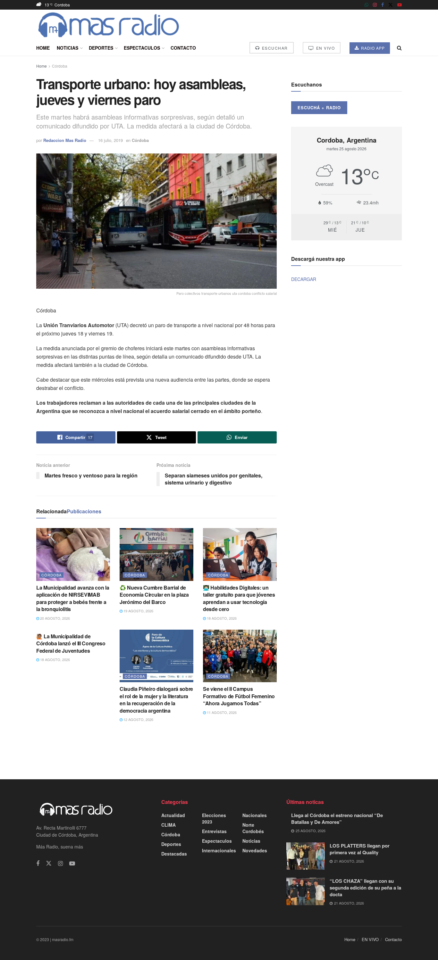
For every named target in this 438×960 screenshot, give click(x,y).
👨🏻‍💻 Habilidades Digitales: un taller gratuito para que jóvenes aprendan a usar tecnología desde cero (239, 598)
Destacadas (174, 853)
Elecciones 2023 (214, 818)
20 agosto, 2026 (54, 618)
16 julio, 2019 (110, 140)
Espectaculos (142, 48)
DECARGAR (303, 279)
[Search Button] (399, 48)
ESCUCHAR (274, 48)
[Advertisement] (219, 750)
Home (43, 48)
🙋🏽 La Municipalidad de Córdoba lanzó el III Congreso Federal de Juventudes (70, 643)
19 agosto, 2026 (137, 610)
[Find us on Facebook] (382, 5)
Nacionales (254, 815)
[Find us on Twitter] (390, 5)
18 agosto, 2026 (221, 618)
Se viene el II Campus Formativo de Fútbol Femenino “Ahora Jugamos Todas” (239, 696)
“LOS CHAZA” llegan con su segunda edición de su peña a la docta (365, 887)
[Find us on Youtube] (399, 5)
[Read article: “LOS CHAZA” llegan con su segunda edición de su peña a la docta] (305, 891)
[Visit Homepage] (108, 25)
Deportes (101, 48)
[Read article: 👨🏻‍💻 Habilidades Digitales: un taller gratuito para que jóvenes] (240, 554)
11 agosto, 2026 (221, 712)
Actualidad (173, 815)
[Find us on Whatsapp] (366, 5)
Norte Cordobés (253, 828)
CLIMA (168, 825)
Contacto (183, 48)
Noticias (67, 48)
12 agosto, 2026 (137, 719)
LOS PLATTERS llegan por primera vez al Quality (360, 849)
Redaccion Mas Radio (64, 140)
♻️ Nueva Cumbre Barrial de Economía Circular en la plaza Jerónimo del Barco (154, 595)
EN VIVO (325, 48)
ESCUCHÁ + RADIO (319, 107)
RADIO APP (372, 48)
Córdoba (59, 66)
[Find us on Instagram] (375, 5)
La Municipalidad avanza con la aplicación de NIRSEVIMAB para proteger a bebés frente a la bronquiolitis (72, 598)
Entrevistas (214, 831)
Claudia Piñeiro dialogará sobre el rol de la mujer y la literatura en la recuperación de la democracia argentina (156, 699)
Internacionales (219, 850)
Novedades (254, 850)
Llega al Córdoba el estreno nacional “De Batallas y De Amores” (337, 818)
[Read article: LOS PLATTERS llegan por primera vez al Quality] (305, 856)
